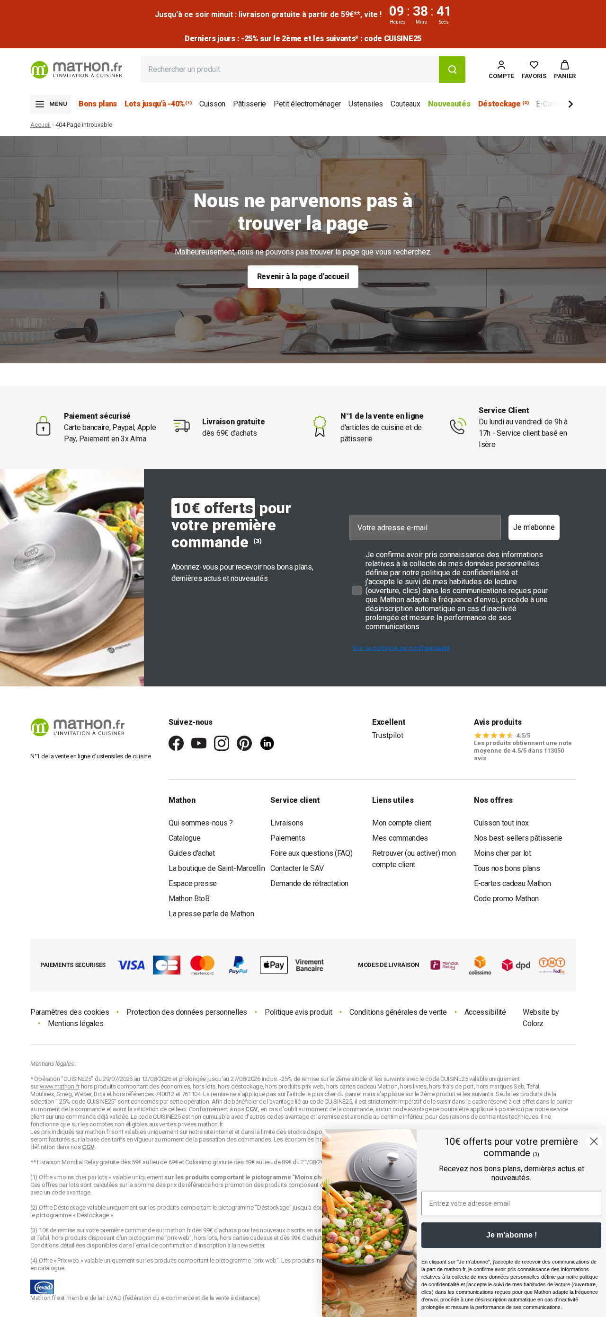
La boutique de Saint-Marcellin (217, 868)
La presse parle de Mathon (211, 913)
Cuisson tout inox (501, 822)
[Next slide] (555, 105)
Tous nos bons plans (507, 868)
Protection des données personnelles (186, 1012)
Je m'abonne (534, 527)
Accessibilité (485, 1012)
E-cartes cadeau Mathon (512, 883)
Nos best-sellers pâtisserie (518, 838)
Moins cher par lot (502, 853)
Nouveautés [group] (449, 103)
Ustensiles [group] (365, 103)
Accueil (40, 124)
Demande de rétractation (309, 883)
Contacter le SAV (296, 868)
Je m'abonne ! (511, 1235)
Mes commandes (400, 838)
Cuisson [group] (212, 103)
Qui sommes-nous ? (201, 822)
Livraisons (286, 822)
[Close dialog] (594, 1141)
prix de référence (189, 1184)
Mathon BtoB (189, 898)
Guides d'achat (192, 853)
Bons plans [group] (98, 103)
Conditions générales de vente (397, 1012)
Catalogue (184, 838)
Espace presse (193, 883)
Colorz (533, 1023)
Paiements (287, 838)
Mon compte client (401, 822)
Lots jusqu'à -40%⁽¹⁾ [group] (158, 103)
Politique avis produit (298, 1012)
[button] (565, 69)
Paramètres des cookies (69, 1012)
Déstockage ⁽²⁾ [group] (503, 103)
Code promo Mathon (506, 898)
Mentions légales (75, 1023)
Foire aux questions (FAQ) (311, 853)
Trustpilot (387, 735)
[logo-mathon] (76, 70)
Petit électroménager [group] (307, 103)
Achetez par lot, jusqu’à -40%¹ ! (303, 38)
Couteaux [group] (405, 103)
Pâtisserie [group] (249, 103)
